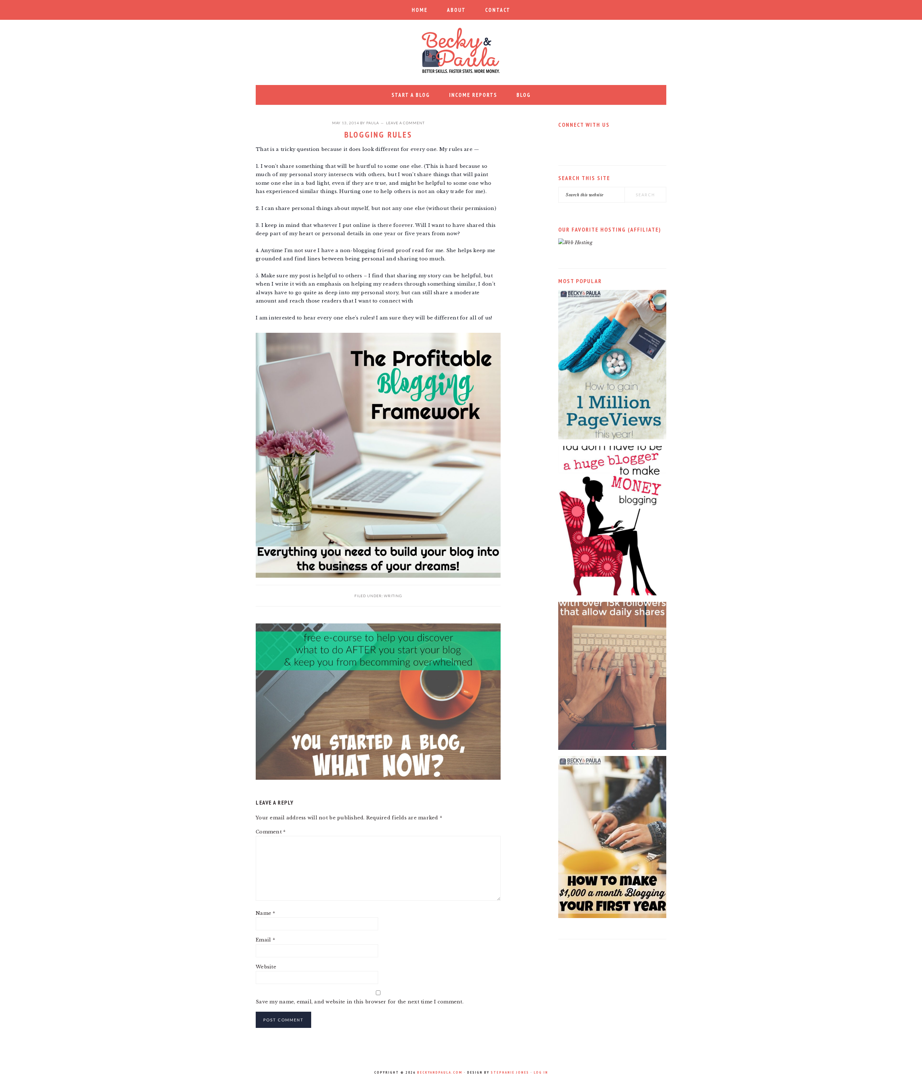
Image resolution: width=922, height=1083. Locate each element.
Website (266, 967)
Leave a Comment (405, 123)
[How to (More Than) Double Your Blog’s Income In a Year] (612, 916)
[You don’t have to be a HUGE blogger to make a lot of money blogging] (612, 594)
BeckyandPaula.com (439, 1072)
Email (265, 940)
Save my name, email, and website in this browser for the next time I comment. (360, 1002)
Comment (271, 832)
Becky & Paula (461, 50)
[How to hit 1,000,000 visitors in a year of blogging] (612, 438)
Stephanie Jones (510, 1072)
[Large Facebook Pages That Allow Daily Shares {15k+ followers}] (612, 748)
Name (266, 913)
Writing (393, 596)
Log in (541, 1072)
